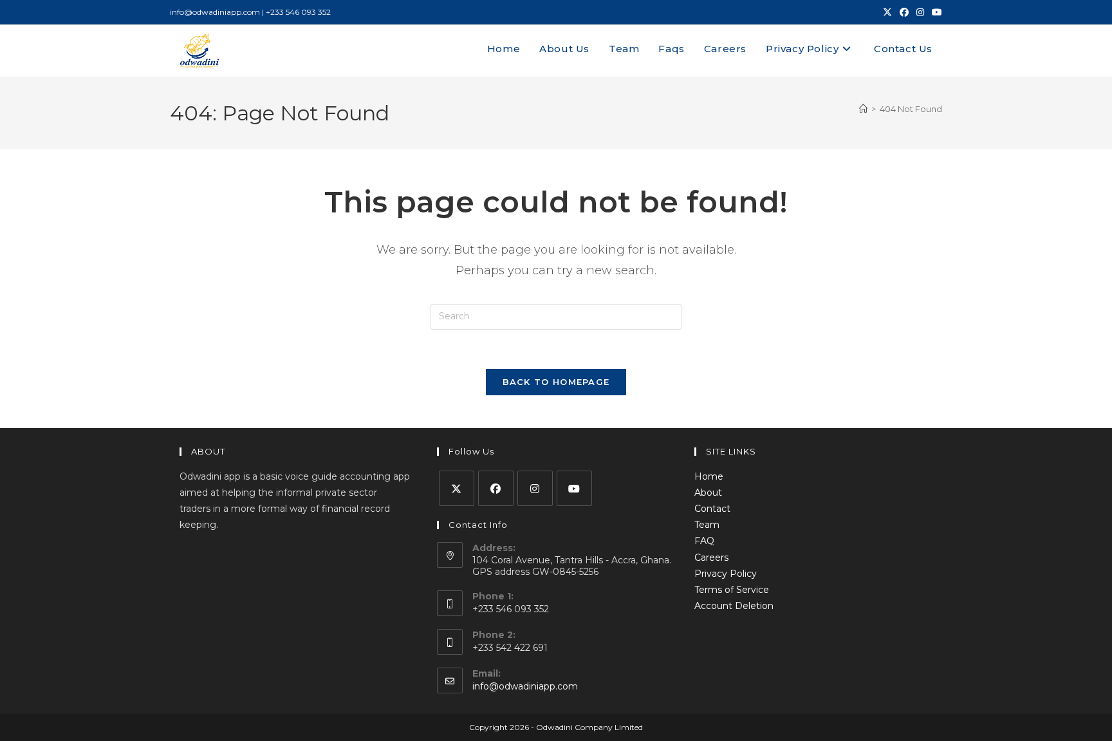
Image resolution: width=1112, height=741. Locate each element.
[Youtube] (574, 488)
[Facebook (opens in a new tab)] (904, 12)
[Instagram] (535, 488)
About (708, 492)
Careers (711, 557)
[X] (456, 488)
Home (708, 476)
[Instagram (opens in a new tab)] (920, 12)
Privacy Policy (725, 573)
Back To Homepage (556, 382)
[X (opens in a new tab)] (887, 12)
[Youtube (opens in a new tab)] (935, 12)
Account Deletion (734, 606)
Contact (712, 508)
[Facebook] (496, 488)
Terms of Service (731, 590)
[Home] (863, 109)
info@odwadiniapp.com (525, 686)
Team (706, 524)
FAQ (704, 541)
